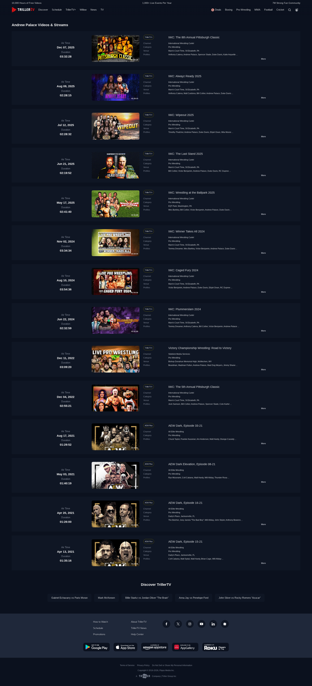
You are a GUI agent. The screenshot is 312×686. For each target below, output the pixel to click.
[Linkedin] (213, 624)
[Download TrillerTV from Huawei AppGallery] (185, 647)
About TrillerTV (139, 621)
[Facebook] (166, 624)
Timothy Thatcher (175, 132)
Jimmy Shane (229, 365)
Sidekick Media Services (179, 354)
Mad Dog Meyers (214, 365)
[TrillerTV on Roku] (215, 647)
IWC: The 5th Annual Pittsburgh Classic (194, 386)
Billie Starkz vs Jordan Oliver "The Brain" (147, 597)
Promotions (99, 634)
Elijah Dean (215, 132)
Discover (43, 9)
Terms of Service (127, 665)
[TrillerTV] (23, 10)
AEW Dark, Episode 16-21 (185, 502)
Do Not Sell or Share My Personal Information (172, 665)
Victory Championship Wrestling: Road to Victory (199, 348)
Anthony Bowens (233, 520)
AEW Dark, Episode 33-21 (185, 425)
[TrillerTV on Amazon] (154, 647)
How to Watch (100, 621)
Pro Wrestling (243, 9)
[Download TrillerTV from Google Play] (96, 647)
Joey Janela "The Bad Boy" (192, 520)
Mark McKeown (106, 597)
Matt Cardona (190, 93)
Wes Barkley (173, 210)
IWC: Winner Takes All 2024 (186, 231)
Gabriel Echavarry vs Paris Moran (69, 597)
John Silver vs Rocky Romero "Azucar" (240, 597)
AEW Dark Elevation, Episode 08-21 (191, 464)
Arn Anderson (203, 439)
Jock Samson (174, 404)
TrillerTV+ (71, 9)
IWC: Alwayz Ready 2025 (184, 76)
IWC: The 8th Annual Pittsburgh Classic (194, 37)
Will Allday (209, 477)
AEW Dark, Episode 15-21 (185, 541)
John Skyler (220, 520)
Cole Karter (225, 404)
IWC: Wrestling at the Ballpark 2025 (191, 192)
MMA (257, 9)
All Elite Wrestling (176, 432)
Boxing (228, 9)
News (94, 9)
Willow (83, 9)
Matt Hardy (214, 439)
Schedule (57, 9)
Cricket (280, 9)
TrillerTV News (139, 628)
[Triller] (225, 624)
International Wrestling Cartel (181, 43)
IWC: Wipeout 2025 (181, 115)
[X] (178, 624)
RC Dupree (224, 171)
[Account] (296, 9)
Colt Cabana (187, 477)
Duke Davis (217, 54)
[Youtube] (201, 624)
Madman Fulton (185, 365)
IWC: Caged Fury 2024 (183, 270)
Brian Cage (206, 559)
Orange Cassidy (227, 439)
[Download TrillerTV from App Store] (125, 647)
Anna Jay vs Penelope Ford (193, 597)
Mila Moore (226, 132)
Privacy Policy (143, 665)
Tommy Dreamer (175, 249)
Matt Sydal (185, 559)
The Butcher (173, 520)
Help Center (137, 634)
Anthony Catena (175, 54)
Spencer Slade (204, 54)
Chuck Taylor (174, 439)
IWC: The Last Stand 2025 (185, 153)
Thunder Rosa (220, 477)
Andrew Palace (190, 54)
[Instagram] (190, 624)
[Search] (289, 9)
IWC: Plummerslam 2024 (184, 309)
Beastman (172, 365)
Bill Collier (201, 93)
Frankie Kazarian (188, 439)
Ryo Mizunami (174, 477)
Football (268, 9)
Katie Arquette (229, 54)
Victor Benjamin (185, 171)
